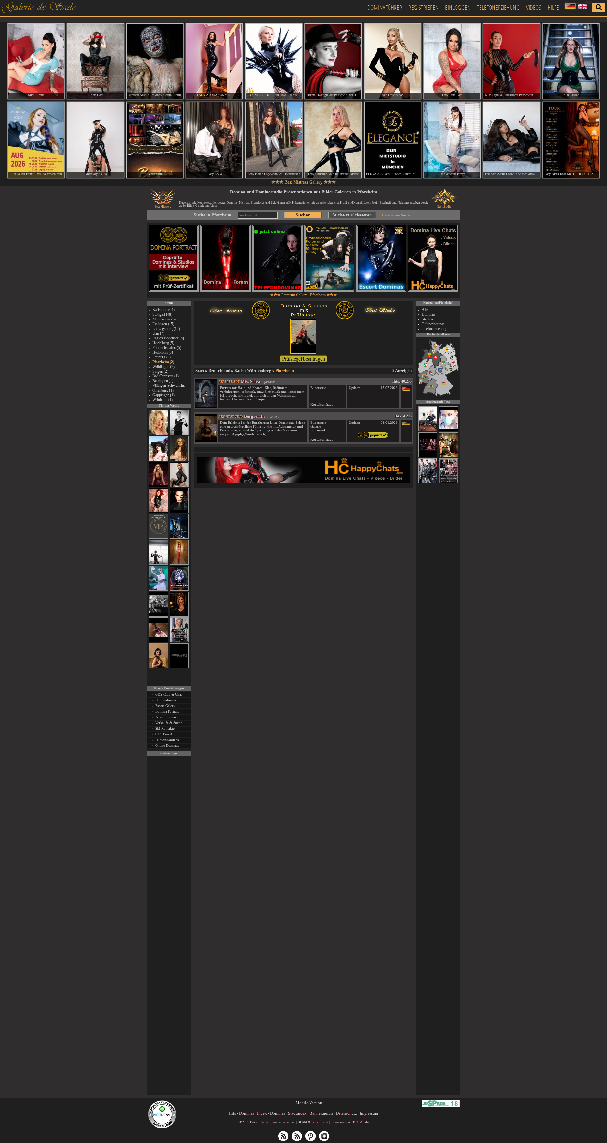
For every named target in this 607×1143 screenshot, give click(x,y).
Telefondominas (167, 740)
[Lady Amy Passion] (158, 512)
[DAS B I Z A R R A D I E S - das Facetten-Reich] (179, 589)
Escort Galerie (165, 706)
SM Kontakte (165, 728)
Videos (533, 7)
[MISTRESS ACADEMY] (179, 667)
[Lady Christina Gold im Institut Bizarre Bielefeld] (333, 139)
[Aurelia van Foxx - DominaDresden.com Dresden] (36, 139)
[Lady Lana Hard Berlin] (452, 61)
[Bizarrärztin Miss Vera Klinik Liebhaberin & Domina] (448, 430)
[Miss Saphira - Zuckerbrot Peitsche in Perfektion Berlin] (511, 61)
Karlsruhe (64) (163, 309)
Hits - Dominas (241, 1113)
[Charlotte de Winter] (427, 430)
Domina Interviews (283, 1122)
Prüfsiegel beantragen (303, 359)
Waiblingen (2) (163, 366)
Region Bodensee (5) (168, 338)
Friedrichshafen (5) (166, 347)
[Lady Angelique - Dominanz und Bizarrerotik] (179, 641)
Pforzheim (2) (163, 362)
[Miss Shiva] (206, 406)
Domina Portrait (167, 711)
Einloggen (458, 7)
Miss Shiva (250, 381)
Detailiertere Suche (396, 215)
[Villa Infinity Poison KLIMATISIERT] (158, 537)
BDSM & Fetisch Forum (252, 1122)
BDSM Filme (362, 1122)
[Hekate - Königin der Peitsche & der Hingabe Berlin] (333, 61)
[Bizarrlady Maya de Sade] (179, 512)
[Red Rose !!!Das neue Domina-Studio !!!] (179, 615)
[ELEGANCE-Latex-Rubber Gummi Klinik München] (393, 139)
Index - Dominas (271, 1113)
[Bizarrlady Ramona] (448, 456)
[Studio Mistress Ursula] (158, 434)
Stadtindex (297, 1113)
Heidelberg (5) (163, 343)
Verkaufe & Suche (168, 723)
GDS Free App (165, 734)
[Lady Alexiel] (179, 434)
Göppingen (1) (163, 395)
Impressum (369, 1113)
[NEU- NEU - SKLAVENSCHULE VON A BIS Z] (427, 456)
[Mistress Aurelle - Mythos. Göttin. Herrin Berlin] (155, 61)
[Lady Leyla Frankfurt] (214, 139)
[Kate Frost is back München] (393, 61)
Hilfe (553, 7)
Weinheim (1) (162, 400)
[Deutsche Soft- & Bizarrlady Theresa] (158, 486)
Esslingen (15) (163, 324)
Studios (427, 319)
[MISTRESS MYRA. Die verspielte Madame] (158, 460)
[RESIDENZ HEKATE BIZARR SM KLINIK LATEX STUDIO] (427, 482)
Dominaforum (165, 700)
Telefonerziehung (498, 7)
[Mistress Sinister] (158, 589)
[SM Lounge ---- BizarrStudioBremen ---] (158, 641)
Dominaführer (384, 7)
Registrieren (423, 7)
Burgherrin (254, 416)
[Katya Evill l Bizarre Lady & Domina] (179, 486)
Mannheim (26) (164, 319)
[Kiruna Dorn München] (95, 61)
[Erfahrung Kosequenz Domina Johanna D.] (448, 482)
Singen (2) (160, 371)
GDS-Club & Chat (168, 694)
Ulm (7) (158, 333)
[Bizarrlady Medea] (158, 667)
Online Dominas (167, 745)
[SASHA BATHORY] (158, 563)
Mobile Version (309, 1102)
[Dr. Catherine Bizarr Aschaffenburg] (452, 139)
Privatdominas (165, 717)
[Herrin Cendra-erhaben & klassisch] (179, 460)
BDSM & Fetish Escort (313, 1122)
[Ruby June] (179, 563)
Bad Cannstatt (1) (165, 376)
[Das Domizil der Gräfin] (158, 615)
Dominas (428, 314)
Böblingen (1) (162, 381)
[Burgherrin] (206, 441)
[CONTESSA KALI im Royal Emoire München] (274, 61)
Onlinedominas (433, 324)
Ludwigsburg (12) (166, 328)
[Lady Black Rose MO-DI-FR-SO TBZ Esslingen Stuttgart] (571, 139)
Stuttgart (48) (162, 314)
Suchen (303, 215)
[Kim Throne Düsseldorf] (571, 61)
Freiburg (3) (161, 357)
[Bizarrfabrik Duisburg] (155, 139)
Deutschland (219, 370)
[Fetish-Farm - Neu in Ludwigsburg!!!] (179, 537)
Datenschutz (346, 1113)
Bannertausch (321, 1113)
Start (199, 370)
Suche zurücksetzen (352, 215)
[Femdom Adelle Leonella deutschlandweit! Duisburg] (511, 139)
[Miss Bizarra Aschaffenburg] (36, 61)
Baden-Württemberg (252, 370)
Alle (425, 309)
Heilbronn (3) (162, 352)
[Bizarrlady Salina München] (95, 139)
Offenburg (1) (163, 390)
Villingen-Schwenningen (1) (170, 385)
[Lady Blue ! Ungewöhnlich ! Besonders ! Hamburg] (274, 139)
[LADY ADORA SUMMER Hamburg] (214, 61)
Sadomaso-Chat (341, 1122)
